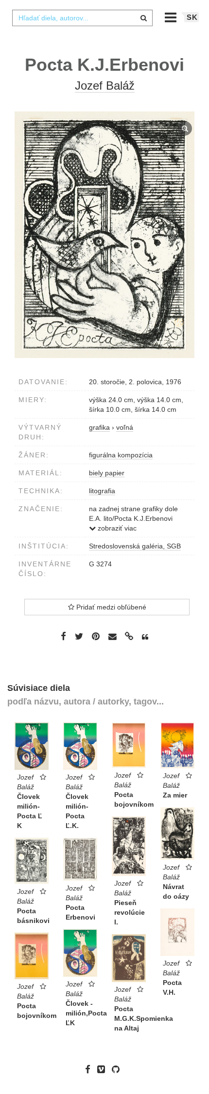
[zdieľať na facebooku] (63, 636)
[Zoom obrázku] (104, 234)
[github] (118, 1069)
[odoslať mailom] (112, 636)
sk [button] (192, 17)
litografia (102, 491)
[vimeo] (103, 1069)
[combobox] (82, 18)
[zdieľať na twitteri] (79, 636)
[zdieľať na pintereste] (95, 636)
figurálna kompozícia (121, 455)
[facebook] (90, 1069)
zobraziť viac (116, 528)
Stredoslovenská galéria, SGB (135, 546)
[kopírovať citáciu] (145, 637)
